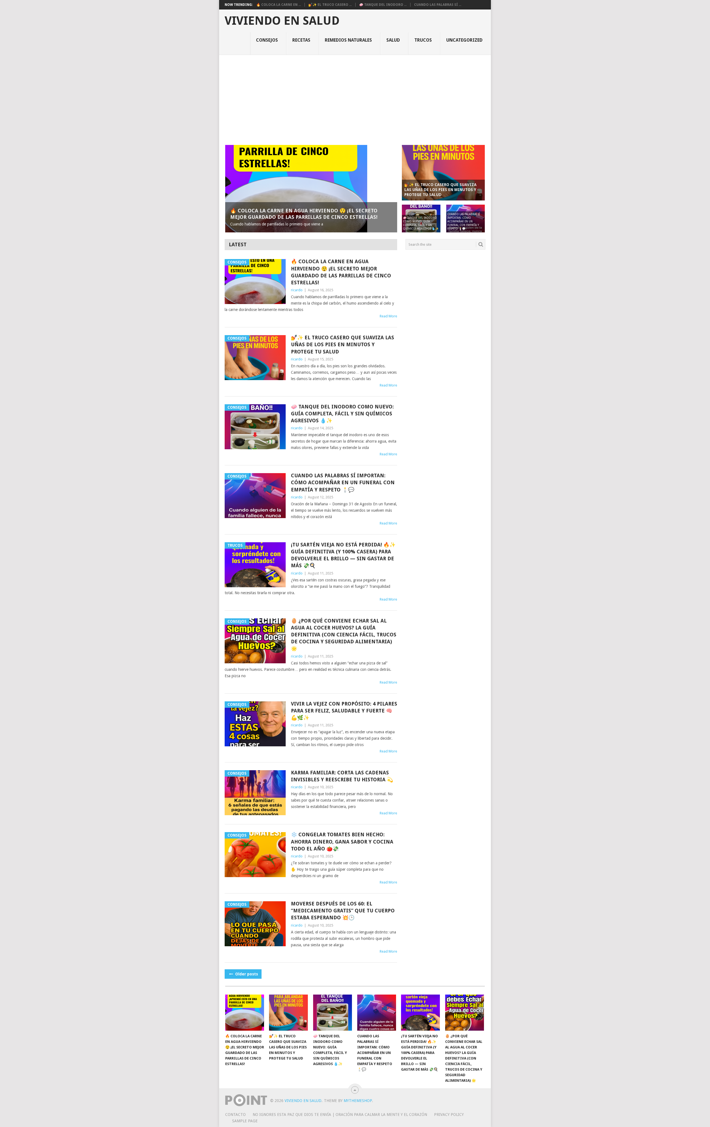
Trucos (423, 40)
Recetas (301, 40)
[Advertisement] (355, 96)
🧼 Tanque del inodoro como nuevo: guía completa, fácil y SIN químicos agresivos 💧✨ (342, 413)
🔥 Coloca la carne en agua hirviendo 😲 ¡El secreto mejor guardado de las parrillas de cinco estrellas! (341, 271)
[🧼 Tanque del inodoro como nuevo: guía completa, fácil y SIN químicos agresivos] (332, 1013)
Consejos (267, 40)
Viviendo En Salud (282, 21)
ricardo (297, 290)
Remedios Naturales (348, 40)
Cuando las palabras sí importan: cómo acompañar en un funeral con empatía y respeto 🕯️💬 (343, 482)
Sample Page (245, 1121)
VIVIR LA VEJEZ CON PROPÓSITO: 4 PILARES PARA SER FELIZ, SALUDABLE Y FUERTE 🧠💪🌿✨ (344, 711)
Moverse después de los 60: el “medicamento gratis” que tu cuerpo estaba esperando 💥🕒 (343, 910)
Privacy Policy (449, 1114)
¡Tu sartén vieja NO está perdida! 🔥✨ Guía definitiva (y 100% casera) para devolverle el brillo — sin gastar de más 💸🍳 (343, 555)
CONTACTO (235, 1114)
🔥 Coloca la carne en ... (278, 5)
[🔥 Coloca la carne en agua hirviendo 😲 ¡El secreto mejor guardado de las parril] (244, 1013)
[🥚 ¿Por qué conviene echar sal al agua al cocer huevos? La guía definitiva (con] (464, 1013)
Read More (388, 316)
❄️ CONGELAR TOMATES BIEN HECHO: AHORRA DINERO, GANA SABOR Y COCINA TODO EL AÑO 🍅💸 (342, 841)
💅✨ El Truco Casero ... (330, 5)
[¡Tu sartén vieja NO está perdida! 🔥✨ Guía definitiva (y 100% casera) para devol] (420, 1013)
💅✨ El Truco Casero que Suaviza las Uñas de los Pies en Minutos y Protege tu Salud (342, 344)
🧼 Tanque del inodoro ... (383, 5)
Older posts (246, 974)
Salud (393, 40)
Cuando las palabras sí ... (437, 5)
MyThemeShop (358, 1100)
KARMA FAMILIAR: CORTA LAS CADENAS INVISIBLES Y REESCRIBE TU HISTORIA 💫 (342, 776)
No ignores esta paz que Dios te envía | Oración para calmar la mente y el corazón (340, 1114)
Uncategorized (464, 40)
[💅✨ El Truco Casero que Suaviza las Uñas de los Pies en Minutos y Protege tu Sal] (288, 1013)
